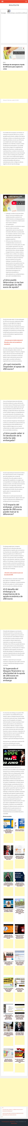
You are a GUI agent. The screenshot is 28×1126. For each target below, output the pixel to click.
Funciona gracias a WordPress (8, 1121)
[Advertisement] (14, 85)
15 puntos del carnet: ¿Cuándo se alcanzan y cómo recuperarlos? (12, 1110)
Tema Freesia (14, 1123)
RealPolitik (14, 5)
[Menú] (2, 1)
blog (4, 62)
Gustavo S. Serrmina (7, 100)
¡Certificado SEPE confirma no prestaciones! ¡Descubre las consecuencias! (12, 1114)
